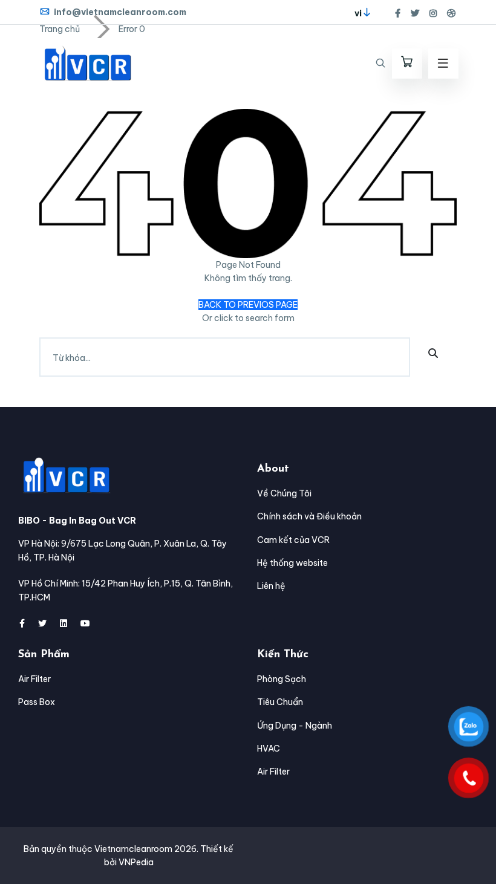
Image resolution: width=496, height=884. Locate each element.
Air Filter (34, 679)
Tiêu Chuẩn (280, 702)
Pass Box (36, 702)
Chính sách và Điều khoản (309, 516)
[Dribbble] (451, 13)
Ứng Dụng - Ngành (294, 725)
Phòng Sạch (281, 679)
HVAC (268, 748)
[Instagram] (433, 13)
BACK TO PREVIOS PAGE (248, 304)
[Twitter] (415, 13)
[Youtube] (85, 623)
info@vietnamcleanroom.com (120, 12)
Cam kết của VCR (293, 540)
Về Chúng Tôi (284, 493)
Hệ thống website (292, 562)
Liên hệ (271, 585)
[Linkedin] (63, 623)
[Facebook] (398, 13)
